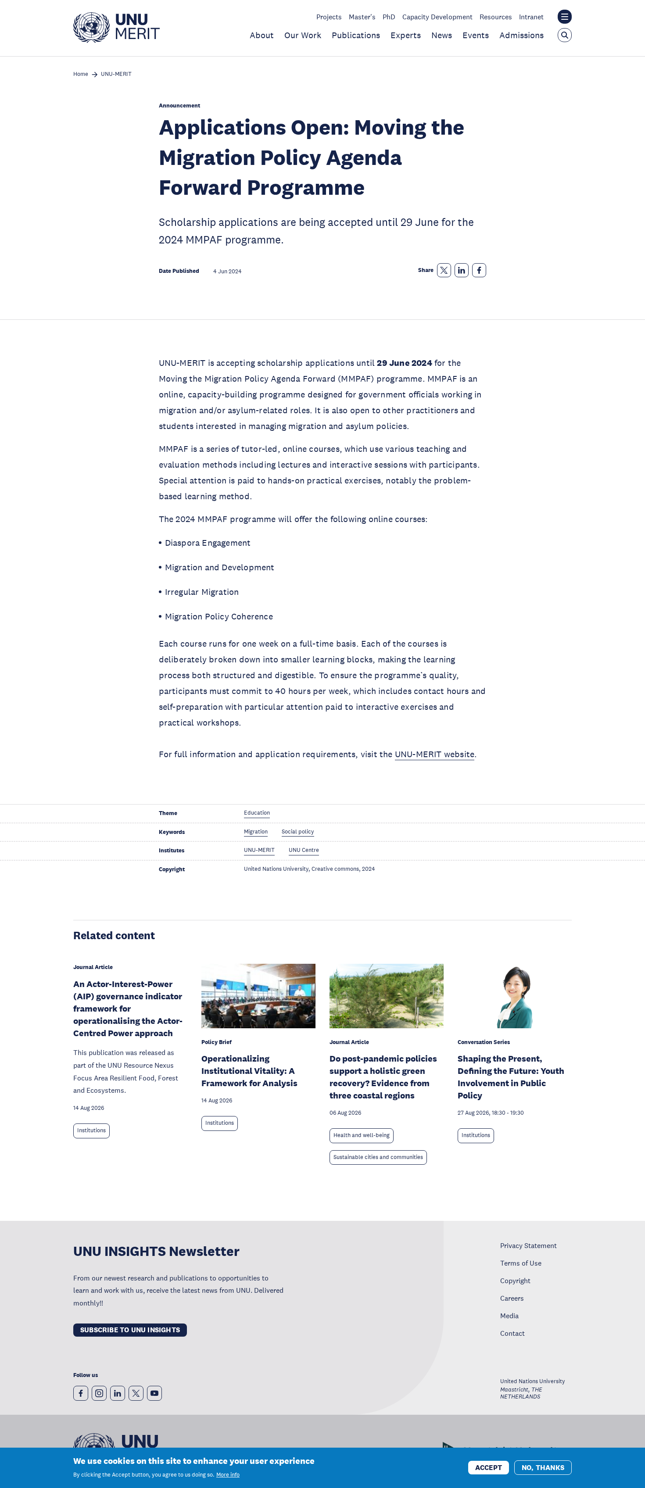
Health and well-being (361, 1135)
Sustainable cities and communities (378, 1157)
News (441, 35)
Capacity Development (437, 16)
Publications (356, 35)
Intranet (531, 16)
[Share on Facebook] (479, 270)
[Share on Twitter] (444, 270)
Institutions (91, 1130)
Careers (512, 1298)
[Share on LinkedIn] (462, 270)
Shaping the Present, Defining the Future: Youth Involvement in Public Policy (511, 1077)
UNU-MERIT (116, 74)
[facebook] (80, 1393)
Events (475, 35)
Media (509, 1315)
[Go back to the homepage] (116, 40)
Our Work (302, 35)
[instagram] (99, 1393)
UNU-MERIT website (434, 754)
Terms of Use (520, 1263)
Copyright (515, 1280)
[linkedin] (117, 1393)
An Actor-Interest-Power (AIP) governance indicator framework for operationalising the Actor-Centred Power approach (128, 1008)
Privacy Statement (528, 1245)
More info (228, 1474)
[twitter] (136, 1393)
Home (80, 74)
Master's (362, 16)
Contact (512, 1333)
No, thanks (543, 1467)
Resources (496, 16)
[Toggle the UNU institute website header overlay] (565, 17)
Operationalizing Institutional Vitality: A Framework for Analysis (249, 1070)
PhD (389, 16)
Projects (329, 16)
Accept (488, 1467)
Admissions (521, 35)
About (262, 35)
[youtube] (154, 1393)
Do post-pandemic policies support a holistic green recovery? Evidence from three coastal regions (383, 1077)
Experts (406, 35)
